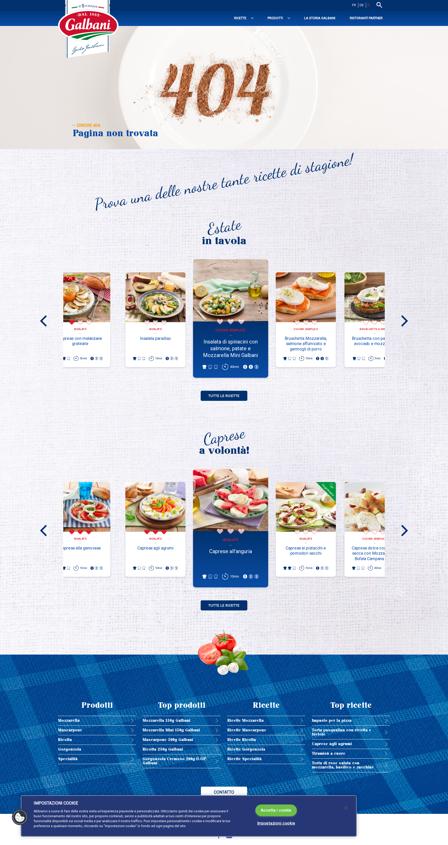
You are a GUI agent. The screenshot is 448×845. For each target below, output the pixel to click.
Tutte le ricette (224, 396)
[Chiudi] (346, 808)
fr (354, 5)
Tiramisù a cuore (328, 753)
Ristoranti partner (366, 18)
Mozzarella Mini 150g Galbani (171, 730)
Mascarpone (70, 730)
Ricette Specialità (244, 759)
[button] (20, 817)
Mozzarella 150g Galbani (166, 721)
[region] (189, 816)
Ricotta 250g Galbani (163, 749)
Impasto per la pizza (332, 721)
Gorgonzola (69, 749)
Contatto (224, 792)
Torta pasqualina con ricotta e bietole (341, 732)
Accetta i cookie (276, 810)
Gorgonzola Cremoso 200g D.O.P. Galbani (175, 761)
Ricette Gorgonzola (246, 749)
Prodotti (275, 18)
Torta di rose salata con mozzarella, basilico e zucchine (343, 765)
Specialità (68, 759)
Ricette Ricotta (241, 740)
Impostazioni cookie (276, 823)
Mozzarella (69, 721)
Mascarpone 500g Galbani (168, 740)
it (368, 5)
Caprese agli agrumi (332, 744)
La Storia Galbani (319, 18)
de (362, 5)
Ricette (240, 18)
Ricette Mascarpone (246, 730)
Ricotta (65, 740)
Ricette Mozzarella (245, 721)
